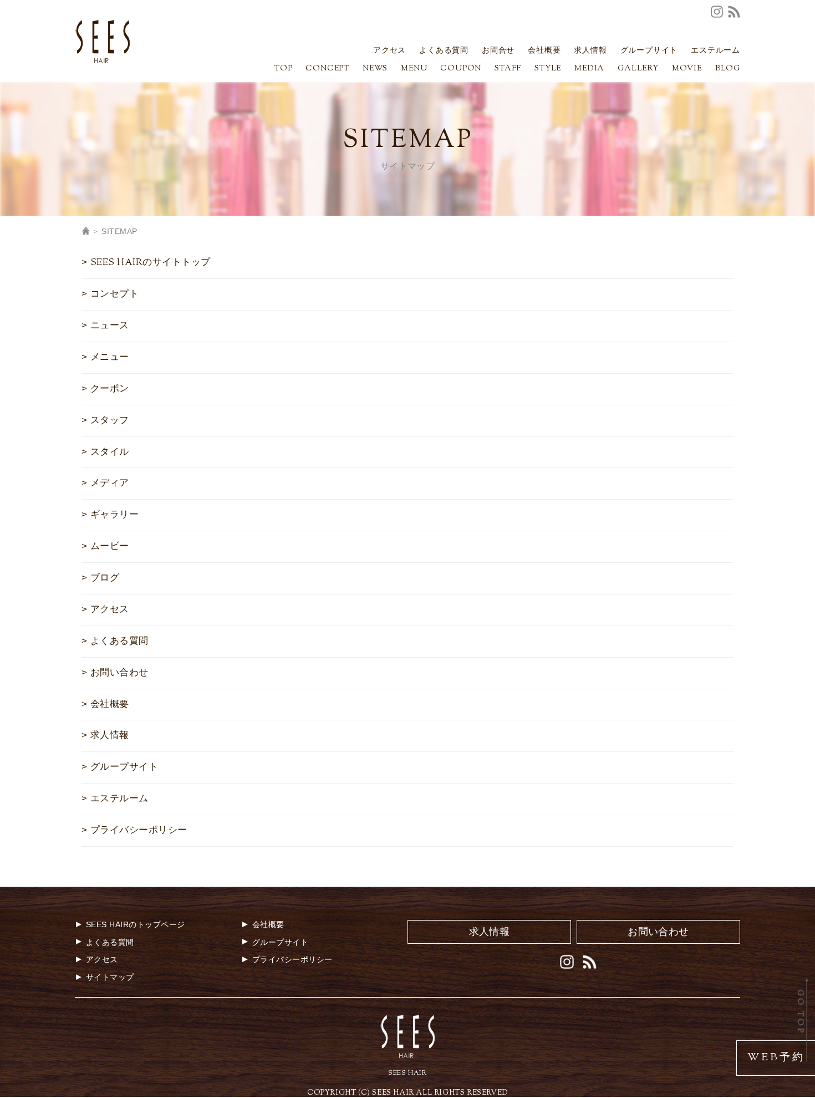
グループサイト (649, 52)
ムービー (109, 546)
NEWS (375, 69)
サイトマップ (110, 977)
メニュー (109, 357)
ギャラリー (114, 515)
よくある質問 (443, 52)
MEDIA (589, 69)
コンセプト (114, 294)
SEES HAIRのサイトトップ (150, 263)
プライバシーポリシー (138, 830)
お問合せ (498, 52)
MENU (414, 69)
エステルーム (715, 52)
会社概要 (544, 52)
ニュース (109, 326)
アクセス (389, 52)
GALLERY (638, 69)
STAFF (508, 69)
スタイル (109, 452)
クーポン (109, 389)
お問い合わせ (119, 673)
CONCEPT (327, 69)
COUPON (460, 69)
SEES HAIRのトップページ (135, 924)
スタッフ (109, 421)
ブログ (104, 578)
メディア (109, 483)
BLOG (727, 69)
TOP (283, 69)
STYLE (547, 69)
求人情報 (590, 52)
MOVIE (687, 69)
